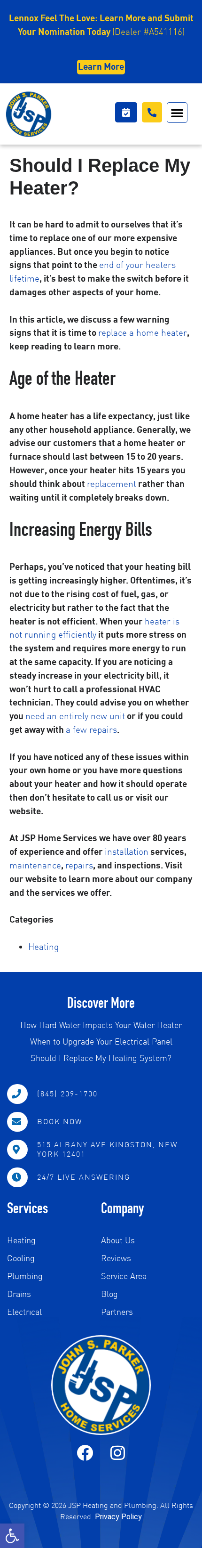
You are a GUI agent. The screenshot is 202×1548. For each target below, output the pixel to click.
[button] (12, 1536)
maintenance (35, 864)
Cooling (21, 1258)
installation (126, 851)
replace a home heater (142, 332)
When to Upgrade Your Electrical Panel (101, 1041)
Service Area (124, 1276)
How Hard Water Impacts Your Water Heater (101, 1025)
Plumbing (25, 1276)
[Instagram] (117, 1452)
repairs (79, 864)
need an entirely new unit (75, 715)
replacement (111, 483)
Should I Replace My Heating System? (101, 1058)
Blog (109, 1294)
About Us (118, 1240)
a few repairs (91, 729)
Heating (43, 946)
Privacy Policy (118, 1516)
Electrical (24, 1312)
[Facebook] (85, 1452)
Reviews (116, 1258)
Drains (19, 1294)
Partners (117, 1312)
